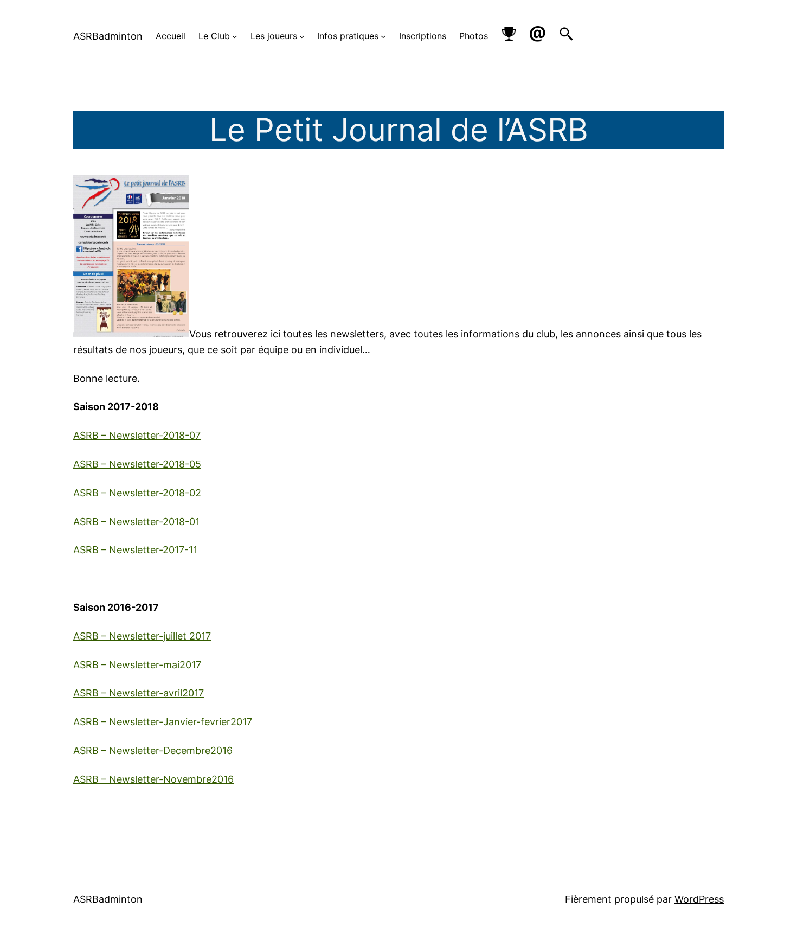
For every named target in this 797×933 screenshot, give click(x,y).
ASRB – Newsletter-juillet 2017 (142, 636)
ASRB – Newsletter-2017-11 (135, 549)
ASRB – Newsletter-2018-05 (137, 464)
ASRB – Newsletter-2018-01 (136, 521)
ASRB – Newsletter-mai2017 (137, 664)
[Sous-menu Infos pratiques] (383, 36)
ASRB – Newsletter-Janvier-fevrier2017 (162, 721)
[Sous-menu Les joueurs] (302, 36)
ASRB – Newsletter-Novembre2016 (153, 779)
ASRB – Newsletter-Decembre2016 (153, 750)
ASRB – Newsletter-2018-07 (137, 435)
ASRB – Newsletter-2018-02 (137, 493)
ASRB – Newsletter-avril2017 (138, 693)
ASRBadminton (108, 36)
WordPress (699, 899)
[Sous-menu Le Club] (234, 36)
